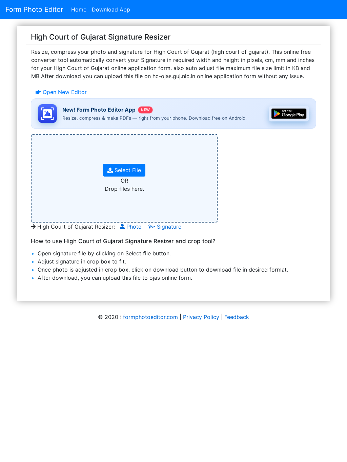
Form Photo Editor (34, 9)
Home (78, 9)
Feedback (236, 317)
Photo (133, 226)
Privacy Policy (201, 317)
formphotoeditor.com (150, 317)
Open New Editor (64, 92)
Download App (111, 9)
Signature (168, 226)
